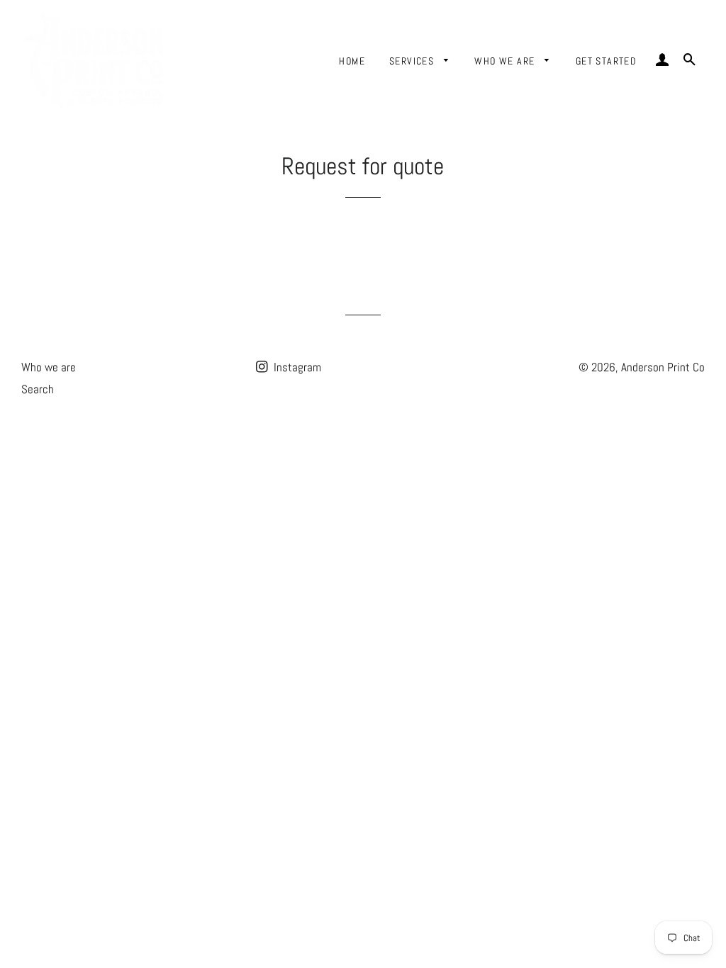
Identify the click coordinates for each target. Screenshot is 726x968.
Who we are (48, 367)
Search (37, 389)
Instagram (296, 367)
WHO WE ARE (505, 61)
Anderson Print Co (663, 367)
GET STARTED (606, 61)
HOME (352, 61)
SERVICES (413, 61)
